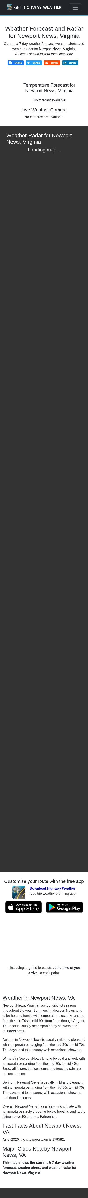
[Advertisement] (44, 939)
